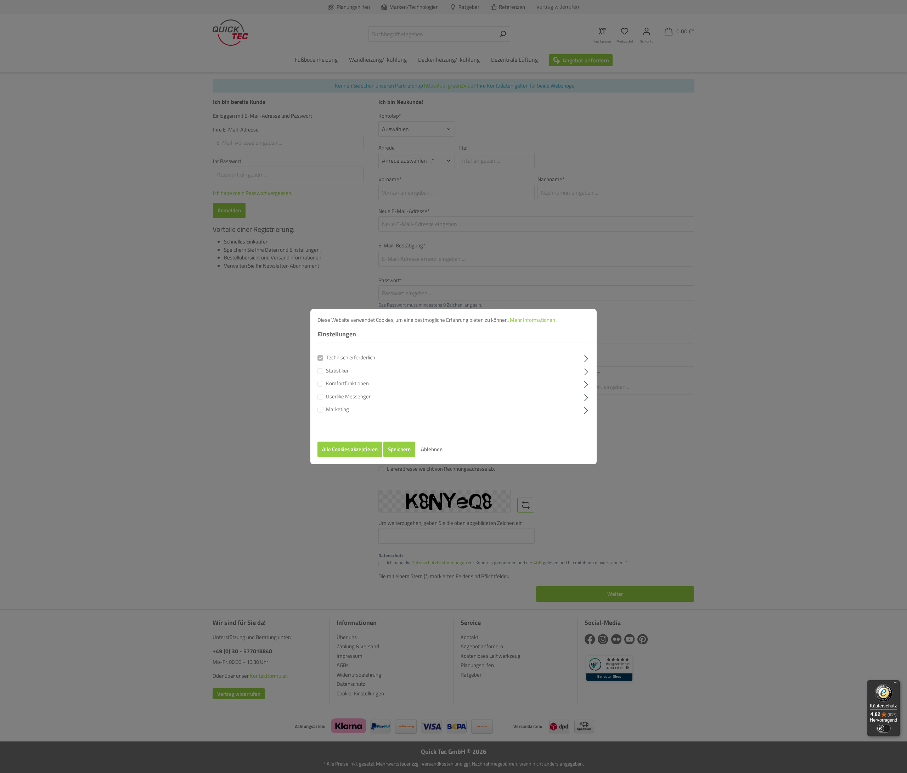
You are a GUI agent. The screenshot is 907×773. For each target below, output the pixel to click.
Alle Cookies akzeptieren (350, 449)
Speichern (399, 449)
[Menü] (895, 684)
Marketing (337, 409)
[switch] (884, 728)
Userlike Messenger (348, 396)
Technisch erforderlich (350, 358)
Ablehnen (432, 449)
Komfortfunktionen (347, 383)
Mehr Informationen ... (534, 319)
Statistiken (338, 371)
